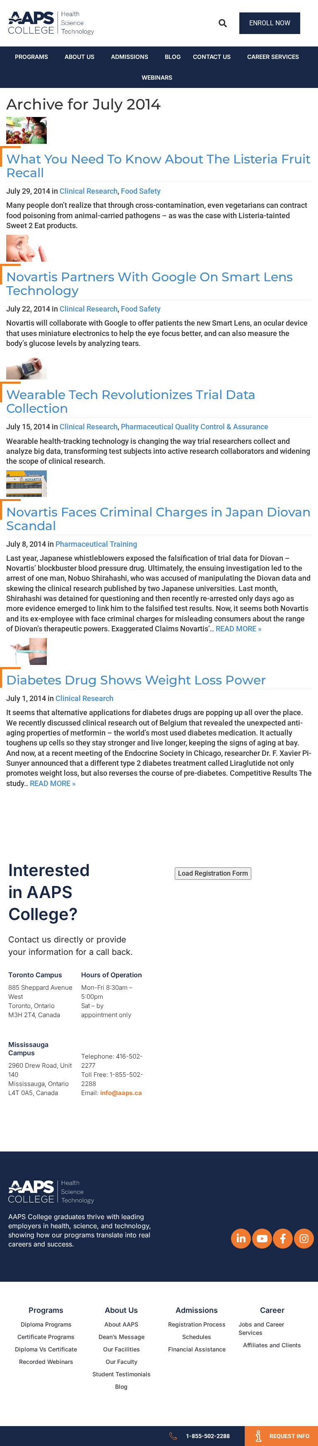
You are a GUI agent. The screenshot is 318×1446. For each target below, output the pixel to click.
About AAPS (121, 1324)
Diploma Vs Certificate (46, 1349)
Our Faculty (121, 1361)
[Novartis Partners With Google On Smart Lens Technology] (26, 247)
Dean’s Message (122, 1336)
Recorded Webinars (46, 1361)
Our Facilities (121, 1349)
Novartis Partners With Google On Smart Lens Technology (149, 283)
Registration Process (197, 1324)
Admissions (129, 56)
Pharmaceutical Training (96, 544)
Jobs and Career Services (261, 1328)
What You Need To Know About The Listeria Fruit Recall (158, 165)
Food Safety (141, 191)
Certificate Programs (46, 1336)
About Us (79, 56)
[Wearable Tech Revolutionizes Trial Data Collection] (26, 365)
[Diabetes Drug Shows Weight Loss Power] (26, 650)
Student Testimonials (121, 1374)
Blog (173, 56)
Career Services (273, 56)
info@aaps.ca (121, 1093)
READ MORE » (239, 628)
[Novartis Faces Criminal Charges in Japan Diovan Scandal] (26, 483)
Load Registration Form (213, 873)
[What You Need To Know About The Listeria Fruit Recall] (26, 129)
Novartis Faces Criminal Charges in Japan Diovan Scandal (158, 518)
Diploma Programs (46, 1324)
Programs (31, 56)
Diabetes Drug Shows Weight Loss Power (136, 680)
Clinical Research (89, 191)
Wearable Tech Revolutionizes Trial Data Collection (130, 401)
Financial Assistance (197, 1349)
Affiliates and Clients (272, 1345)
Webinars (157, 77)
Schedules (196, 1336)
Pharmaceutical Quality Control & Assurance (194, 426)
